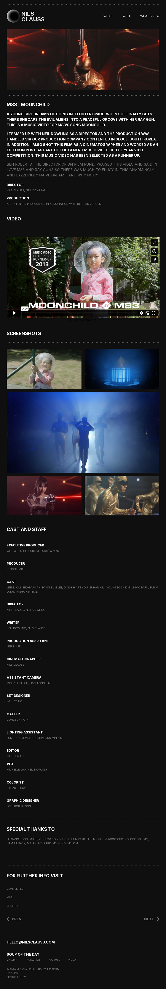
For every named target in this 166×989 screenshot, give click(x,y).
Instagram (33, 959)
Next (149, 919)
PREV (16, 919)
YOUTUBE (54, 959)
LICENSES (12, 973)
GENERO (12, 906)
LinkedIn (12, 959)
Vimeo (72, 959)
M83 (10, 897)
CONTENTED (15, 888)
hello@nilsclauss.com (31, 942)
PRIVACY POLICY (16, 977)
